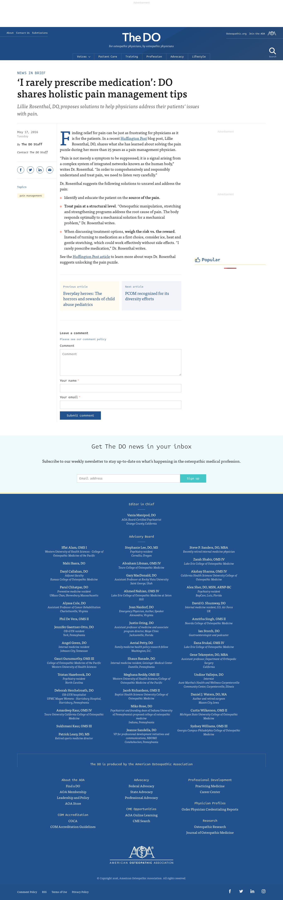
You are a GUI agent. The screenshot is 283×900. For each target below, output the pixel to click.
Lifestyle (199, 57)
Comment (67, 345)
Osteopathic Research (210, 826)
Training (132, 57)
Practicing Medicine (210, 785)
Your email (70, 397)
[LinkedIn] (40, 169)
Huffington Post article (91, 256)
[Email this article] (49, 169)
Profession (154, 57)
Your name (69, 380)
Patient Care (107, 57)
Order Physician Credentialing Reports (210, 809)
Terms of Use (59, 892)
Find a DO (73, 785)
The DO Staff (32, 144)
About (10, 33)
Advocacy (177, 57)
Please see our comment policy (83, 339)
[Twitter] (30, 169)
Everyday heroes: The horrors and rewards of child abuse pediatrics (89, 299)
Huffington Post (134, 138)
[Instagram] (263, 892)
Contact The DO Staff (32, 152)
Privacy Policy (80, 892)
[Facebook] (20, 169)
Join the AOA (257, 34)
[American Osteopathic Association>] (271, 35)
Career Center (210, 791)
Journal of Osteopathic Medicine (210, 832)
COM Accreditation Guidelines (73, 826)
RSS (44, 892)
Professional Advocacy (141, 797)
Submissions (40, 33)
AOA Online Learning (141, 815)
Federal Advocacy (141, 785)
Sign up (193, 478)
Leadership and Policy (73, 797)
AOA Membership (73, 791)
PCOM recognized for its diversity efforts (147, 296)
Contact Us (23, 33)
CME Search (141, 820)
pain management (31, 195)
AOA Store (73, 803)
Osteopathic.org (236, 34)
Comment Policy (27, 892)
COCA (72, 820)
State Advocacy (141, 791)
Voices (82, 57)
